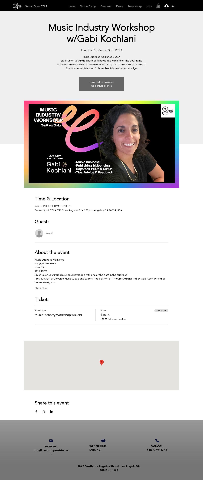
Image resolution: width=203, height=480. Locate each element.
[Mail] (51, 441)
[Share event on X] (44, 411)
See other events (101, 86)
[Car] (103, 441)
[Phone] (157, 441)
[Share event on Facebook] (36, 411)
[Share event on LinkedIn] (51, 411)
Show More (41, 288)
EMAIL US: (51, 446)
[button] (158, 5)
